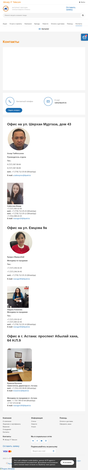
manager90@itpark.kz (21, 279)
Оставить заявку (70, 8)
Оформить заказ (65, 424)
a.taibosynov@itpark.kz (22, 175)
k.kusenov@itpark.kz (21, 391)
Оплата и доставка (57, 24)
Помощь (70, 24)
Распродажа (12, 464)
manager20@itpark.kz (21, 218)
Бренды (37, 24)
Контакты (79, 24)
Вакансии (6, 427)
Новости (45, 24)
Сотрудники (7, 429)
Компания (28, 24)
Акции (5, 24)
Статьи (33, 421)
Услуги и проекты (16, 24)
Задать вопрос (14, 110)
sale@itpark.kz (61, 103)
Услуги (33, 427)
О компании (7, 421)
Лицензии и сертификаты (12, 424)
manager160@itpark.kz (22, 405)
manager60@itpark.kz (21, 327)
